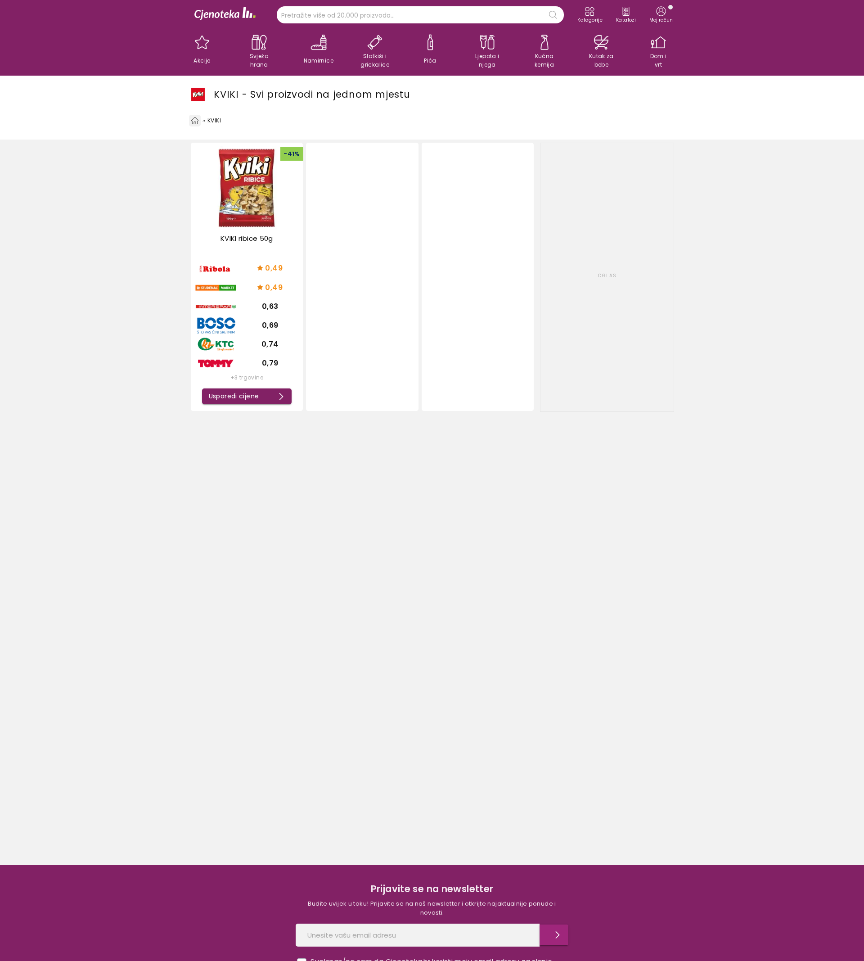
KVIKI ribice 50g (246, 238)
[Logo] (225, 14)
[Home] (195, 120)
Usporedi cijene (234, 396)
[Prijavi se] (554, 935)
